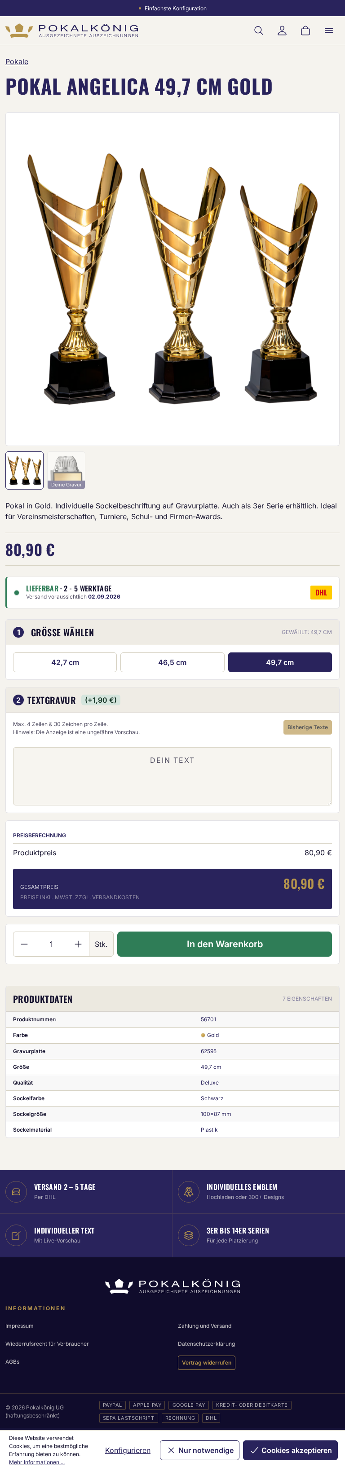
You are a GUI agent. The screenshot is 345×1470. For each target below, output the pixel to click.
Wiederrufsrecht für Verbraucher (47, 1343)
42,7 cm (65, 662)
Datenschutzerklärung (206, 1343)
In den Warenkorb (225, 944)
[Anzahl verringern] (24, 944)
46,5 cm (172, 662)
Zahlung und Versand (204, 1325)
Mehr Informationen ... (37, 1462)
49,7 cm (280, 662)
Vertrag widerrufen (206, 1362)
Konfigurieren (127, 1450)
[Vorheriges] (24, 279)
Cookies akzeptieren (296, 1450)
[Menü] (329, 30)
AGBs (12, 1361)
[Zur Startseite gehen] (71, 30)
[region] (172, 279)
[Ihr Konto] (282, 30)
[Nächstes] (321, 279)
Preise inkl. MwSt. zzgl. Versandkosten (80, 897)
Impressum (19, 1325)
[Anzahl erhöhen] (78, 944)
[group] (172, 279)
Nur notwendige (206, 1450)
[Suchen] (259, 30)
